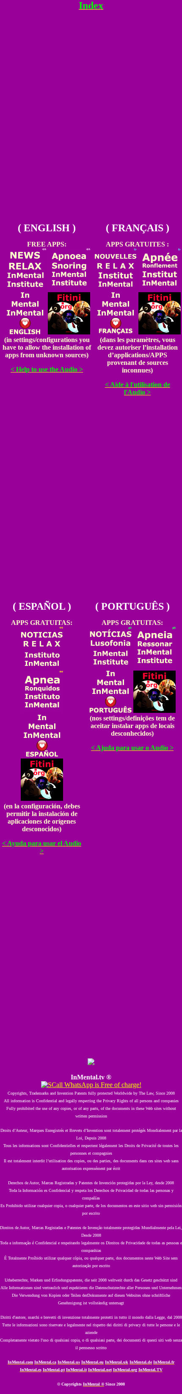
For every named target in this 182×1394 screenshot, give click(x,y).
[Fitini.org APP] (69, 332)
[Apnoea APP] (69, 288)
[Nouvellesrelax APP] (115, 288)
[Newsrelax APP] (25, 288)
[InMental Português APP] (110, 710)
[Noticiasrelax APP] (42, 666)
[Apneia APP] (154, 666)
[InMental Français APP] (115, 332)
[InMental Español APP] (42, 754)
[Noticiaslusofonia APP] (110, 666)
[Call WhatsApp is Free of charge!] (91, 1084)
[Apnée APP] (159, 288)
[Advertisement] (91, 123)
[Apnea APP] (42, 710)
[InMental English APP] (25, 332)
